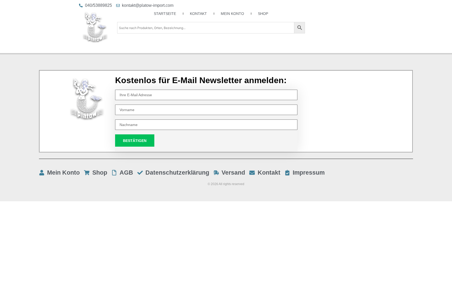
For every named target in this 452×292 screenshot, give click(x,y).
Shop (263, 14)
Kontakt (198, 14)
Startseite (165, 14)
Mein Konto (232, 14)
